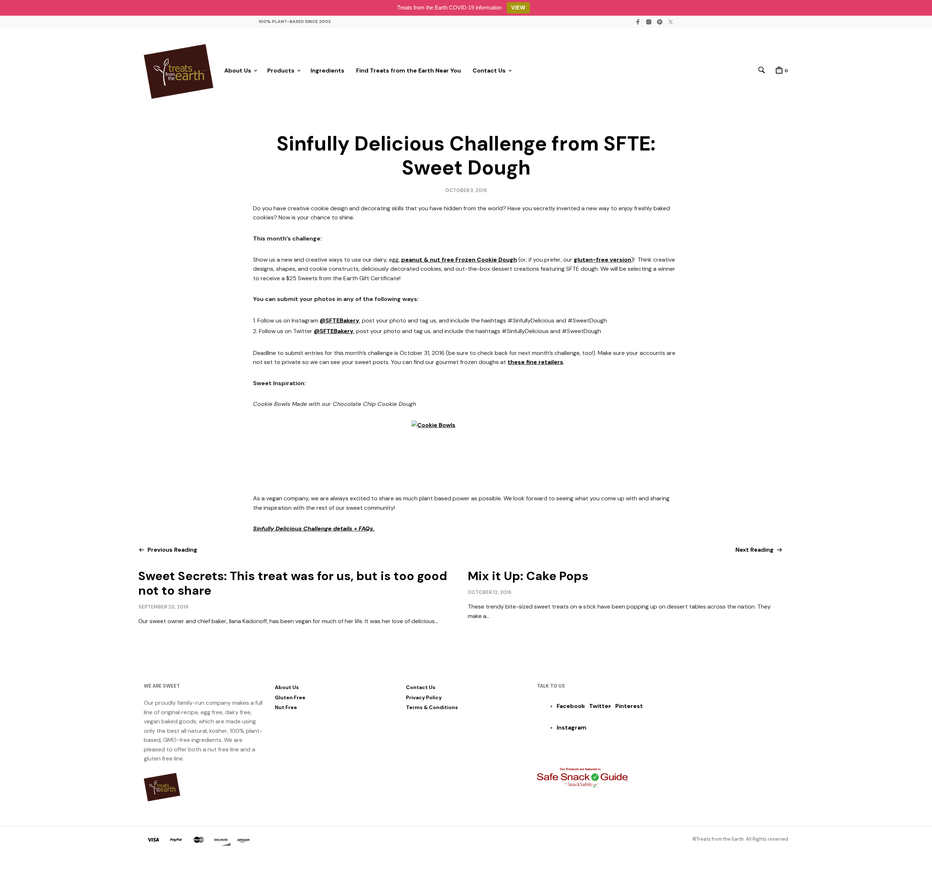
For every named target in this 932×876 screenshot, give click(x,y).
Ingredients (327, 70)
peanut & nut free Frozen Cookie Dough (459, 259)
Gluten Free (290, 697)
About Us (237, 70)
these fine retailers (535, 362)
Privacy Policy (424, 697)
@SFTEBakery (339, 320)
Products (281, 70)
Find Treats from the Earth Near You (408, 70)
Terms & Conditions (432, 707)
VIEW (518, 7)
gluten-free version (602, 259)
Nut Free (286, 707)
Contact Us (489, 70)
